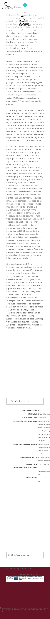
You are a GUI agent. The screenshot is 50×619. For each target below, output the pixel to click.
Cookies (30, 571)
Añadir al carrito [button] (22, 401)
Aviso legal (37, 568)
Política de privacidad (15, 571)
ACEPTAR (4, 617)
